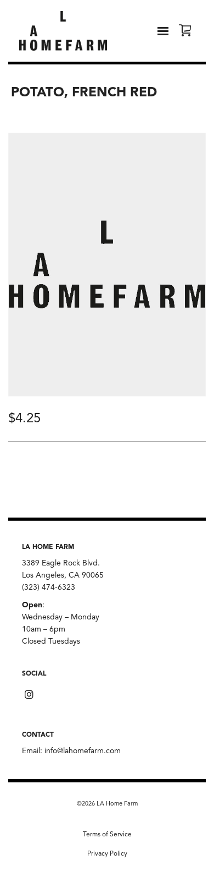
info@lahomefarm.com (82, 751)
